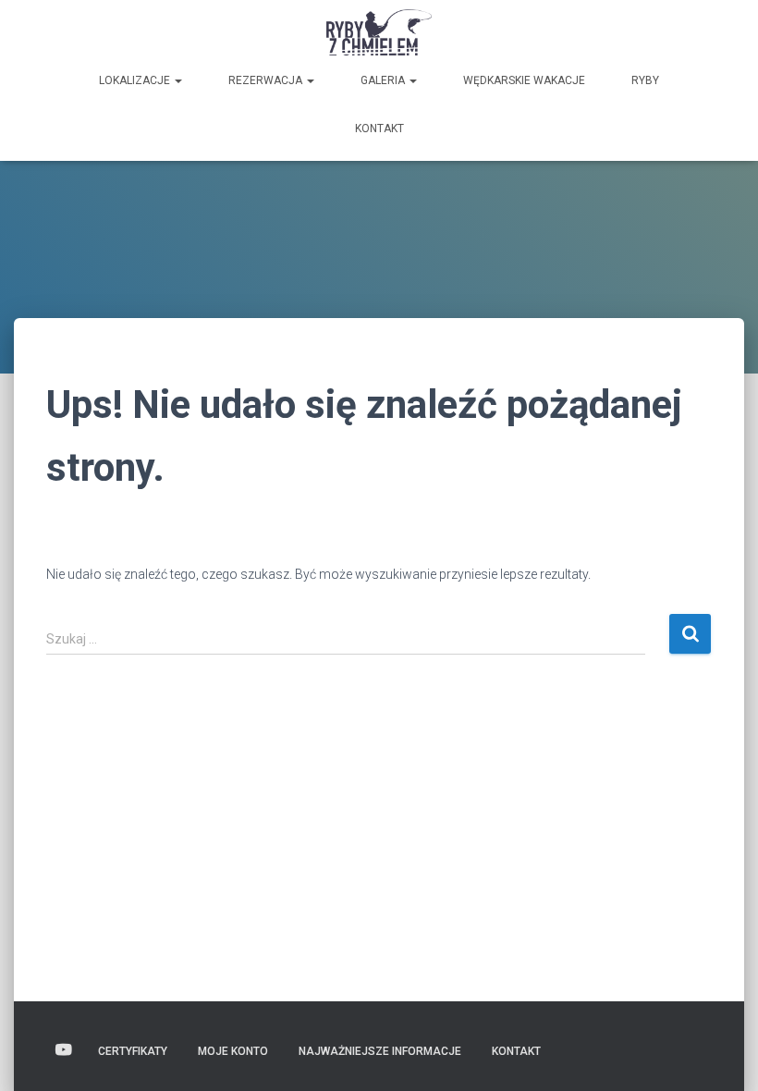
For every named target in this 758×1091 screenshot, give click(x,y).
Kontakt (379, 128)
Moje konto (233, 1051)
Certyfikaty (132, 1051)
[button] (177, 80)
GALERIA (384, 80)
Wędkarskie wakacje (524, 80)
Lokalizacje (136, 80)
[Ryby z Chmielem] (379, 32)
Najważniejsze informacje (380, 1051)
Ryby (645, 80)
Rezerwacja (266, 80)
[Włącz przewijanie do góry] (721, 1054)
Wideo (63, 1050)
